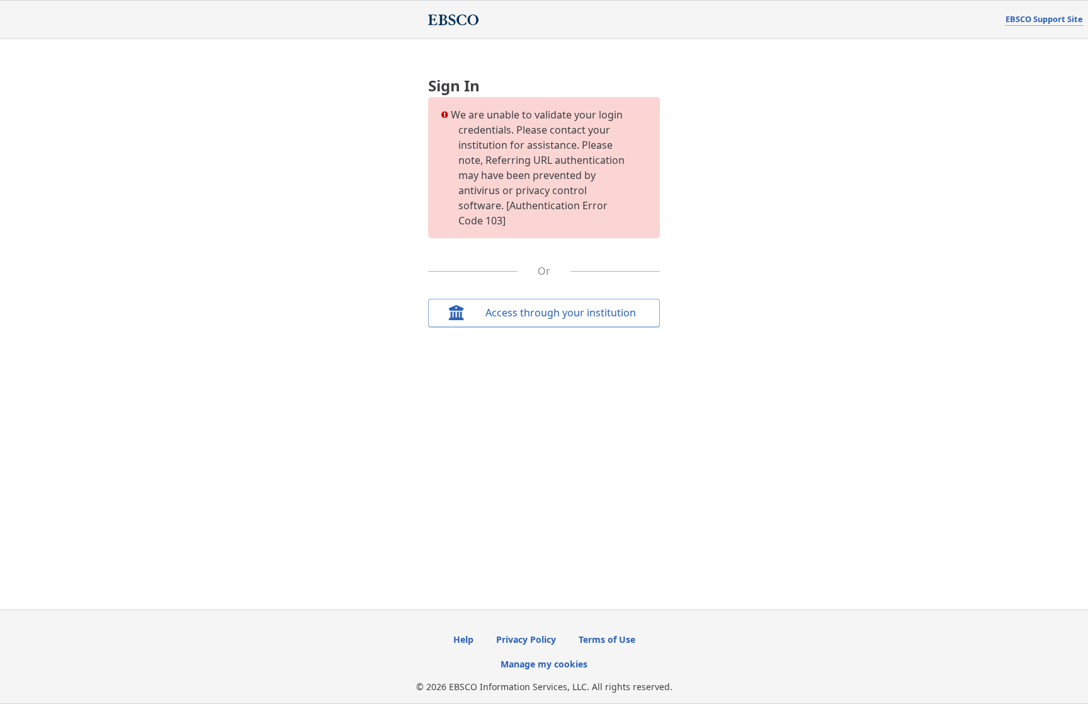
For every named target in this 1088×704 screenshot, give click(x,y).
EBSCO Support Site (1044, 19)
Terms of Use (607, 639)
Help (463, 639)
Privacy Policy (526, 639)
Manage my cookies (544, 664)
